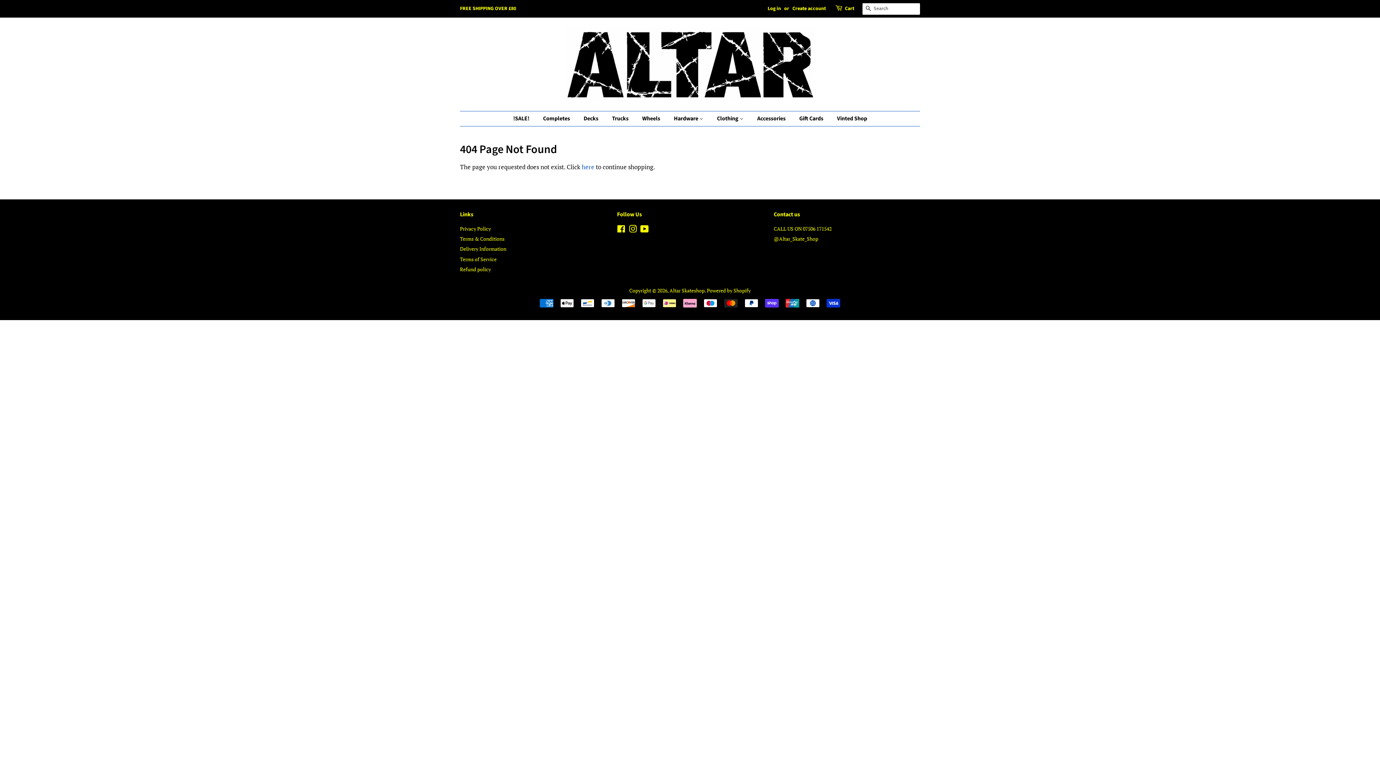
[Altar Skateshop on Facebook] (621, 230)
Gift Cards (811, 119)
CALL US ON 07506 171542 (803, 228)
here (588, 167)
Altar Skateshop (687, 290)
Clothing (728, 119)
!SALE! (521, 119)
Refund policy (475, 269)
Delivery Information (483, 248)
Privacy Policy (475, 228)
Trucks (620, 119)
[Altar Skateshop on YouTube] (644, 230)
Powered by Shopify (729, 290)
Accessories (771, 119)
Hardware (686, 119)
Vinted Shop (852, 119)
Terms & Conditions (482, 238)
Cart (849, 8)
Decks (591, 119)
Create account (809, 8)
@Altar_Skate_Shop (796, 238)
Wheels (651, 119)
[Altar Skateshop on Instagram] (633, 230)
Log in (774, 8)
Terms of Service (478, 259)
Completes (556, 119)
